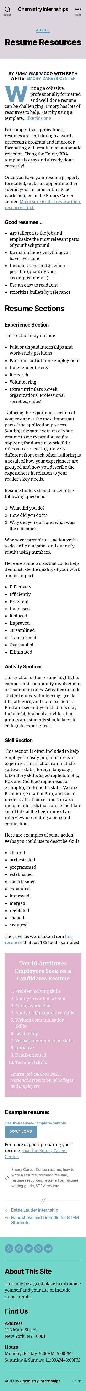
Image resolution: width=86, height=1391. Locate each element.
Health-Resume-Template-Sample (35, 1123)
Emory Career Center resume (36, 1169)
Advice (43, 30)
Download (20, 1131)
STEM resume (47, 1186)
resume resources (26, 1180)
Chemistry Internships (43, 9)
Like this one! (39, 118)
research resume (52, 1175)
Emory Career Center (51, 78)
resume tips (54, 1180)
